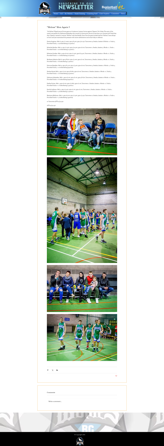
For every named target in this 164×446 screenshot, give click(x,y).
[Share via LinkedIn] (57, 370)
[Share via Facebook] (48, 370)
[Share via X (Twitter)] (52, 370)
